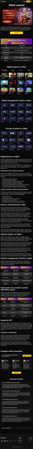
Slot (28, 70)
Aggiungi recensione (27, 355)
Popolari (3, 70)
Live (11, 70)
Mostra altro (16, 372)
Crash (20, 70)
